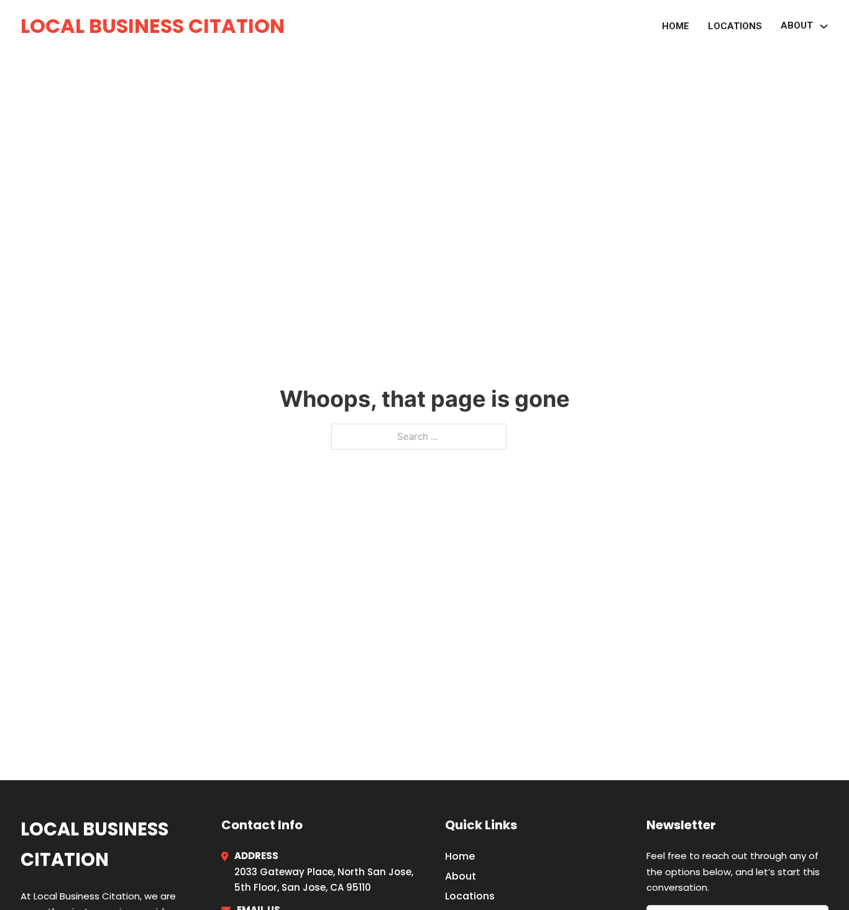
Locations (735, 26)
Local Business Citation (153, 26)
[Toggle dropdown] (823, 26)
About (460, 876)
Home (675, 26)
